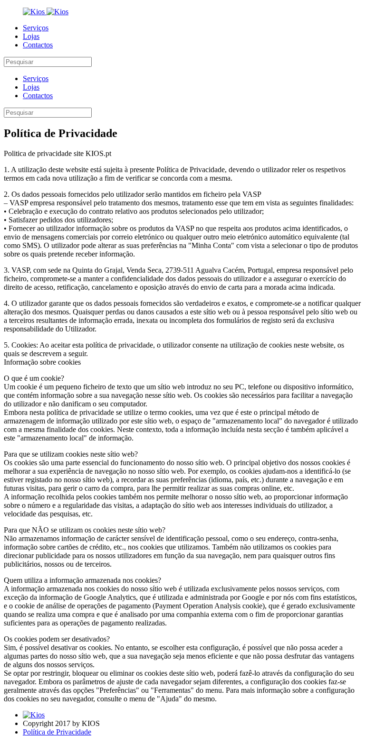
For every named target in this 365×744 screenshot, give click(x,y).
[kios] (35, 12)
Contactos (38, 45)
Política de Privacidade (57, 732)
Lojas (31, 36)
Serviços (35, 28)
